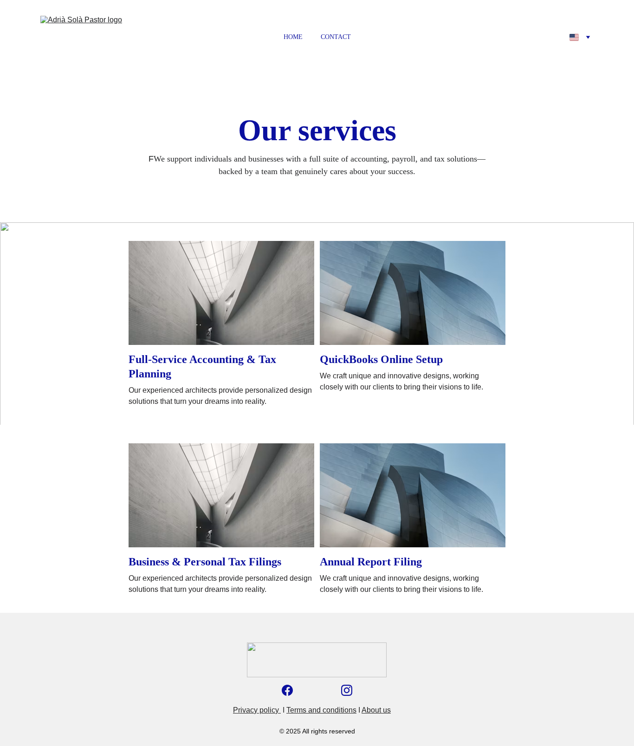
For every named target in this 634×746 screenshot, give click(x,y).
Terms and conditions (321, 710)
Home (293, 36)
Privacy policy (257, 710)
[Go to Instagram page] (346, 690)
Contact (336, 36)
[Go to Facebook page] (287, 690)
